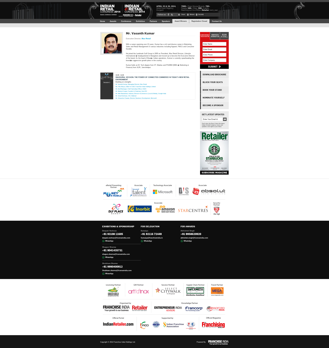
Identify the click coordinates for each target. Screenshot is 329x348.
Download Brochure (214, 74)
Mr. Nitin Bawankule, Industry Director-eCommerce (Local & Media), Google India (141, 93)
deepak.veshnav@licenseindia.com (116, 238)
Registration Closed (199, 21)
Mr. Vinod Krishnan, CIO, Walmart (126, 96)
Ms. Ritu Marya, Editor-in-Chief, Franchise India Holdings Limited (136, 86)
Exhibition (140, 21)
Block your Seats (213, 82)
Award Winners (181, 21)
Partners (153, 21)
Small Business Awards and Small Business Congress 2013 (122, 10)
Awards (113, 21)
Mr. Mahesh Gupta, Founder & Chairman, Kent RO (131, 91)
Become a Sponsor (213, 105)
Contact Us (217, 21)
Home (102, 21)
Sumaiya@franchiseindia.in (152, 238)
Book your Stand (212, 90)
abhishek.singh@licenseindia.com (194, 238)
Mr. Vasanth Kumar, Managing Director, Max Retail (131, 84)
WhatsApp (109, 241)
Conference (126, 21)
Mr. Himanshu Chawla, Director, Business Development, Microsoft (136, 98)
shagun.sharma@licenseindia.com (116, 254)
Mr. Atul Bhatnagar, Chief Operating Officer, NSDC (131, 89)
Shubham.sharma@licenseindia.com (117, 270)
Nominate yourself (214, 97)
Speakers (166, 21)
